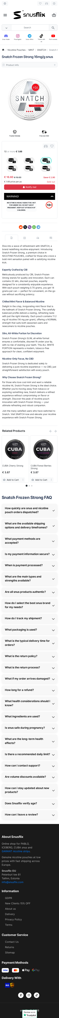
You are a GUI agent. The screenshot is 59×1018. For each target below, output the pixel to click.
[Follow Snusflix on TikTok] (36, 995)
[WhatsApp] (34, 227)
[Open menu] (5, 15)
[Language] (5, 3)
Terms (8, 924)
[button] (29, 485)
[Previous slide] (51, 431)
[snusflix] (29, 15)
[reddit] (21, 227)
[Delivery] (37, 238)
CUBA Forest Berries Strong (41, 467)
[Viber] (29, 227)
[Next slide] (55, 431)
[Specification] (24, 238)
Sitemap (10, 952)
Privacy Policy (13, 919)
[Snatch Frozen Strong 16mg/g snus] (29, 98)
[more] (23, 479)
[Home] (3, 49)
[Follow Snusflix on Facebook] (21, 995)
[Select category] (6, 28)
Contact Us (12, 941)
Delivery (10, 914)
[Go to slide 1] (26, 486)
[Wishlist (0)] (40, 3)
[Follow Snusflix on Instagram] (28, 995)
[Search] (53, 28)
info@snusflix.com (12, 882)
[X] (25, 227)
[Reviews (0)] (50, 238)
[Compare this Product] (46, 146)
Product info (12, 65)
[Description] (11, 238)
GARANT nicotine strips (16, 851)
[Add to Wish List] (52, 146)
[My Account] (54, 3)
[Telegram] (38, 227)
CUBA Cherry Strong (12, 465)
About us (10, 908)
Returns (9, 947)
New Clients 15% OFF (17, 903)
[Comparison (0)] (46, 3)
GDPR (8, 898)
